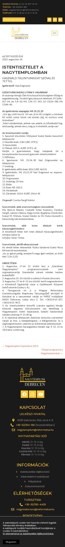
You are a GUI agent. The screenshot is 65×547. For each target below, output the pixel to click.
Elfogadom (11, 542)
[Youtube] (60, 20)
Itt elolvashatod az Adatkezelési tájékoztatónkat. (28, 533)
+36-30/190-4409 (35, 504)
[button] (14, 19)
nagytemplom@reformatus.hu (35, 430)
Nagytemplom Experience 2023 (20, 345)
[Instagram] (55, 20)
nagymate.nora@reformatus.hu (35, 509)
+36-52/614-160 (25, 425)
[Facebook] (49, 20)
